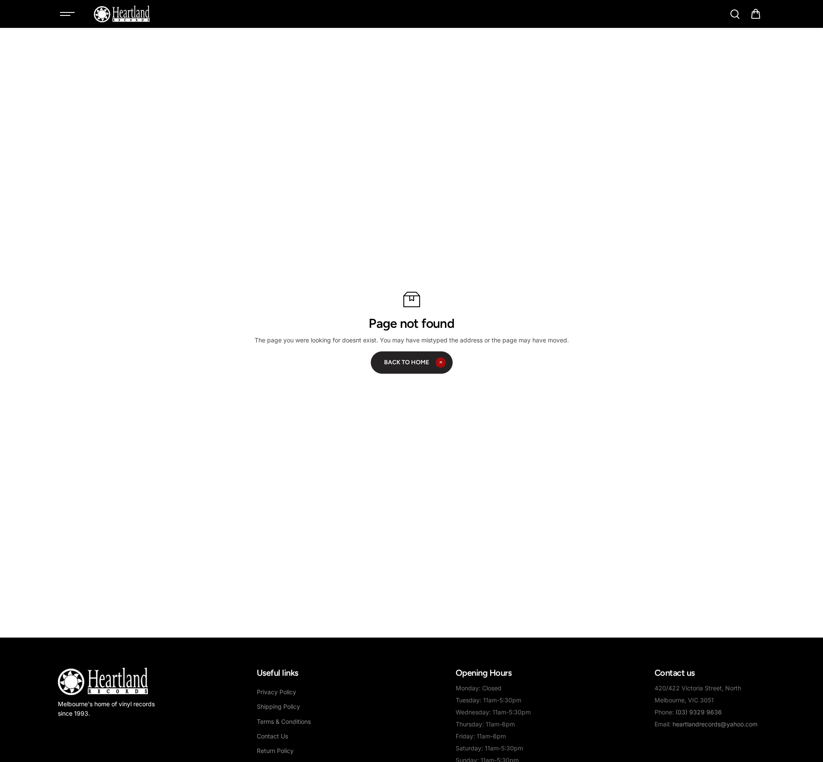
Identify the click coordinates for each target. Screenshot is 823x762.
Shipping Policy (278, 706)
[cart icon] (755, 14)
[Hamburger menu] (67, 14)
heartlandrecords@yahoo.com (715, 724)
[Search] (734, 14)
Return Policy (275, 750)
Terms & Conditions (284, 721)
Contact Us (272, 736)
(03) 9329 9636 (699, 712)
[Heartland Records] (122, 14)
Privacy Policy (276, 691)
